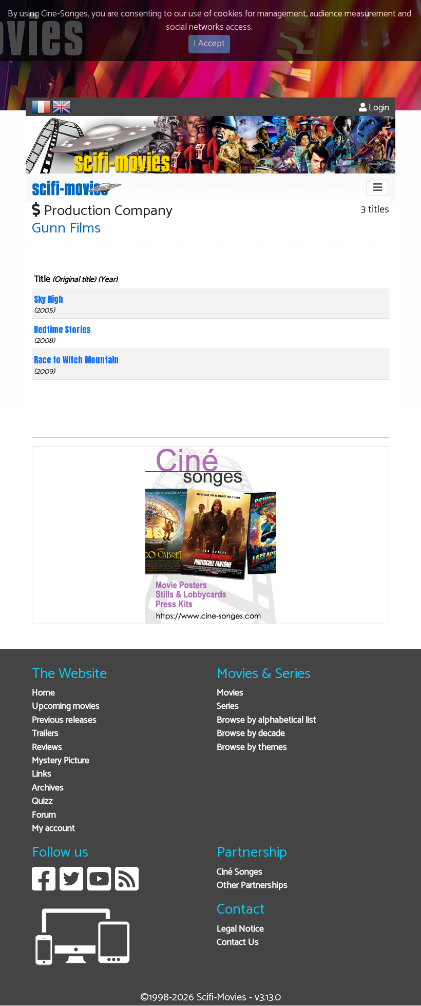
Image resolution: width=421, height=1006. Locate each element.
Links (41, 774)
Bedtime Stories (62, 329)
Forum (44, 815)
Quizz (42, 801)
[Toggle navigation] (378, 188)
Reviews (47, 747)
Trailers (45, 733)
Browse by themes (252, 747)
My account (53, 828)
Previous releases (64, 720)
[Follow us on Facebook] (43, 886)
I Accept (209, 43)
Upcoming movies (66, 706)
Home (43, 693)
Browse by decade (251, 733)
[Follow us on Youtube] (99, 886)
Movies (230, 693)
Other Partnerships (252, 885)
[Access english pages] (61, 107)
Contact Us (238, 942)
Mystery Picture (60, 760)
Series (228, 706)
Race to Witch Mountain (76, 360)
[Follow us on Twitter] (71, 886)
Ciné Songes (239, 872)
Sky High (48, 299)
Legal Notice (240, 929)
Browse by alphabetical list (266, 720)
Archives (48, 788)
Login (378, 108)
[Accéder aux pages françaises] (41, 107)
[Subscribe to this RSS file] (127, 886)
